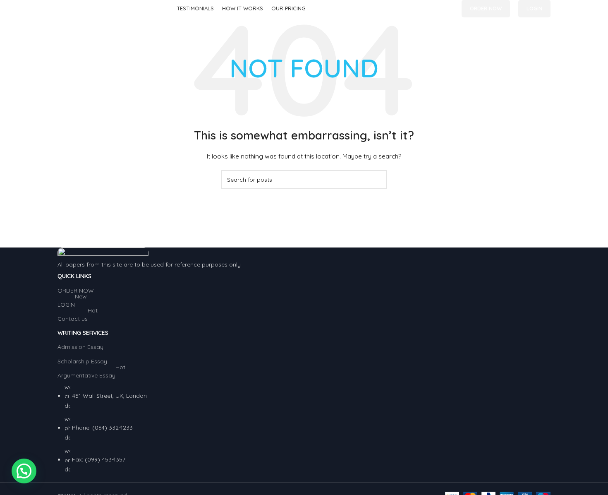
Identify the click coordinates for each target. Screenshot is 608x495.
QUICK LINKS (74, 276)
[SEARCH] (377, 179)
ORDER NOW (486, 8)
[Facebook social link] (429, 8)
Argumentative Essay (91, 373)
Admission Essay (80, 347)
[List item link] (304, 428)
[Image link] (102, 253)
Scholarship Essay (82, 361)
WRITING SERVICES (82, 332)
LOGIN (534, 8)
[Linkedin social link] (448, 8)
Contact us (77, 317)
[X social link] (439, 8)
